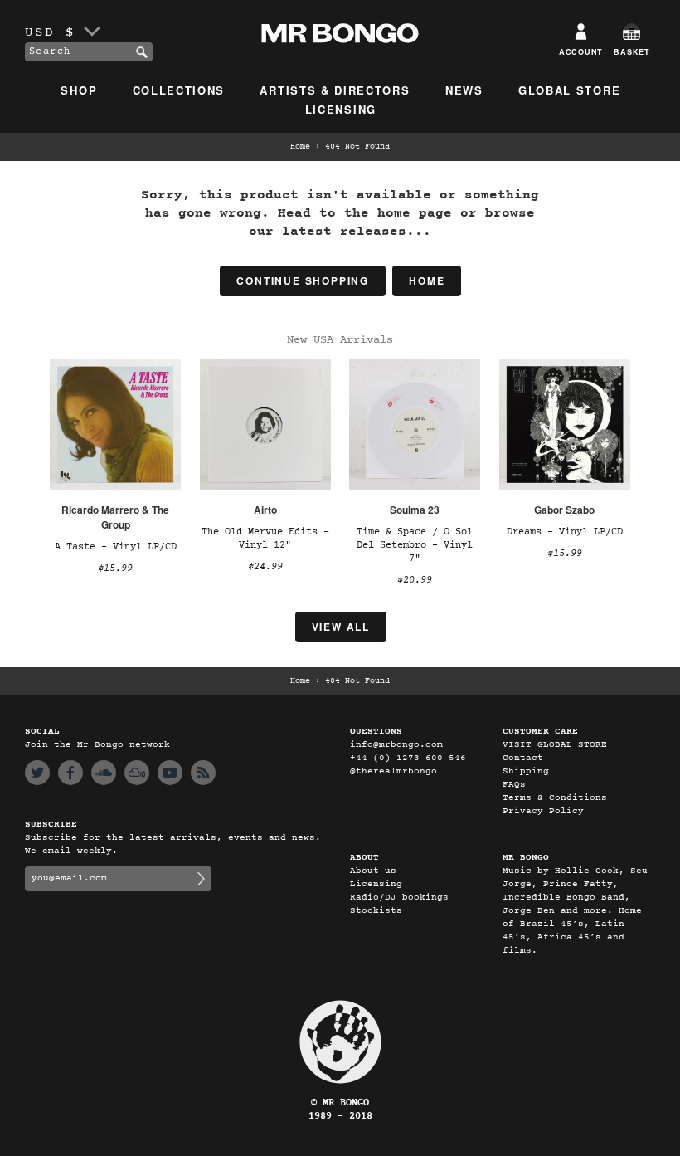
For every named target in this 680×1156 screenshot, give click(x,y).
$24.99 (265, 566)
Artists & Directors (335, 90)
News (464, 90)
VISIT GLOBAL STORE (555, 745)
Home (300, 147)
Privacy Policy (543, 811)
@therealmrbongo (393, 771)
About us (373, 871)
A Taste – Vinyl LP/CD (116, 547)
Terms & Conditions (555, 798)
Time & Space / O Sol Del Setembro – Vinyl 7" (415, 545)
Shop (79, 90)
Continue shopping (302, 280)
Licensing (340, 109)
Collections (179, 90)
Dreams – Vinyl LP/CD (565, 532)
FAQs (514, 784)
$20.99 (414, 580)
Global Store (569, 90)
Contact (523, 758)
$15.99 (115, 568)
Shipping (526, 771)
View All (341, 626)
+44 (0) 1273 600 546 (408, 758)
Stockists (376, 911)
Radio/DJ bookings (399, 897)
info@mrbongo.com (396, 745)
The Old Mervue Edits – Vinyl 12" (265, 538)
